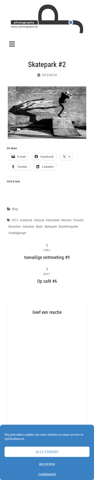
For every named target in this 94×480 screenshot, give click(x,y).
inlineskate (53, 220)
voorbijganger (17, 233)
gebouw (39, 220)
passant (78, 220)
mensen (66, 220)
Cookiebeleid (47, 474)
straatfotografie (68, 226)
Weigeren (47, 464)
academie (26, 220)
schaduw (28, 226)
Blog (15, 209)
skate (39, 226)
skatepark (50, 226)
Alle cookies (47, 452)
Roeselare (14, 226)
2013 (15, 220)
